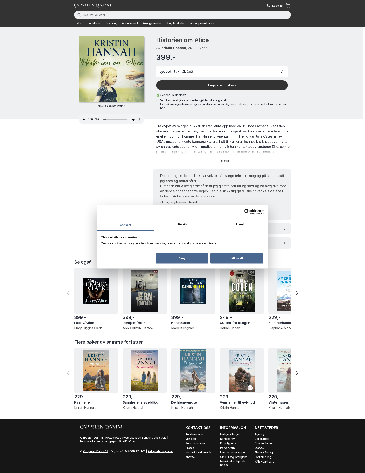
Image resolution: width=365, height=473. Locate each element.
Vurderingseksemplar (199, 452)
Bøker (79, 23)
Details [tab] (182, 224)
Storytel (259, 447)
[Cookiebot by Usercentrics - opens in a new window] (247, 212)
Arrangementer (152, 23)
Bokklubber (262, 438)
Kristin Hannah (173, 48)
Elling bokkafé (175, 23)
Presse (190, 447)
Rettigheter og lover (160, 451)
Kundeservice (194, 434)
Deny (182, 258)
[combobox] (182, 15)
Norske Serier (263, 443)
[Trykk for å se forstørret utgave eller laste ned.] (111, 69)
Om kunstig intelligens (233, 457)
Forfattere (94, 23)
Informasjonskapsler (232, 452)
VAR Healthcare (264, 461)
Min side (191, 438)
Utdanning (111, 23)
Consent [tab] (125, 224)
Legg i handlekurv (222, 85)
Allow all (237, 258)
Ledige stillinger (230, 434)
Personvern (227, 447)
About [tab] (239, 224)
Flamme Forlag (264, 452)
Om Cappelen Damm (201, 23)
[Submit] (78, 15)
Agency (259, 434)
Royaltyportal (228, 443)
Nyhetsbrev (227, 438)
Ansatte (190, 457)
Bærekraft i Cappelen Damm (233, 463)
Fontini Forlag (263, 457)
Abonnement (130, 23)
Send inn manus (195, 443)
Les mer (223, 161)
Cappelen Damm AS (95, 451)
